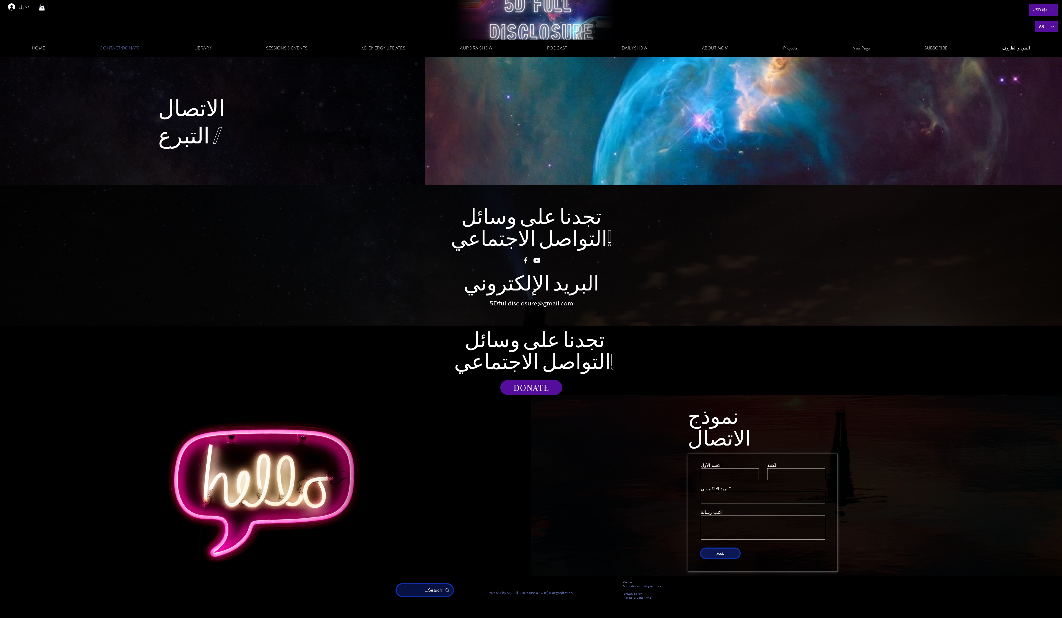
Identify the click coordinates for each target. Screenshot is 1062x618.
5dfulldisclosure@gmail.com (642, 586)
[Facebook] (526, 260)
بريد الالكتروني (714, 489)
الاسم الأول (711, 465)
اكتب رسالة (711, 512)
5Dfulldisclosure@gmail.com (531, 303)
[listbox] (1043, 10)
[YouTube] (537, 260)
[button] (42, 7)
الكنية (772, 465)
